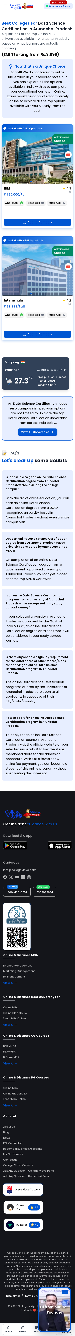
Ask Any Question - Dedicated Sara (26, 1176)
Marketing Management (19, 971)
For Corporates (13, 1154)
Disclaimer (13, 1296)
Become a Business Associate (22, 1149)
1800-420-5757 (17, 892)
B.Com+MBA (11, 1057)
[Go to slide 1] (31, 181)
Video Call (33, 203)
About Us (9, 1127)
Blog (6, 1132)
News (6, 1138)
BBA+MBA (9, 1051)
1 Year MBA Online (14, 1018)
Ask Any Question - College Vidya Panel (29, 1171)
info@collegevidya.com (19, 870)
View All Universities (35, 432)
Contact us (10, 1160)
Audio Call (55, 203)
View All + (10, 983)
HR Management (14, 977)
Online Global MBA (15, 1013)
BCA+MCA (9, 1046)
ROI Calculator (12, 1143)
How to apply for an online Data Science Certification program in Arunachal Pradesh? (35, 722)
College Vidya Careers (18, 1165)
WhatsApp (11, 203)
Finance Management (17, 966)
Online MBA (10, 1007)
